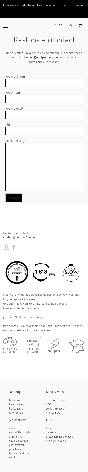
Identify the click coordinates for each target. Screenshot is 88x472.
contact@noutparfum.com (20, 237)
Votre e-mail (14, 108)
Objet (9, 124)
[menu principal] (5, 25)
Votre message (15, 140)
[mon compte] (70, 25)
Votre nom (12, 92)
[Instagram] (6, 249)
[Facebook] (13, 249)
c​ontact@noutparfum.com (41, 57)
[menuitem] (60, 24)
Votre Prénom (15, 76)
